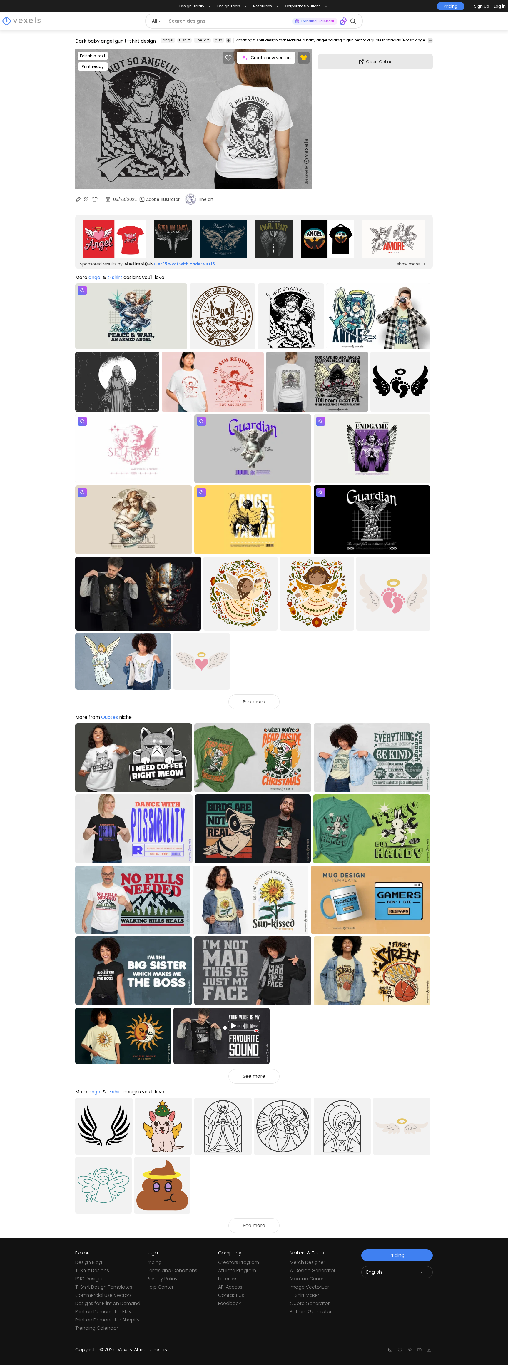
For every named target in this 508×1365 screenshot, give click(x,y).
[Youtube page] (419, 1349)
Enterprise (229, 1278)
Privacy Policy (162, 1278)
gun (218, 40)
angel (168, 40)
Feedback (229, 1303)
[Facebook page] (400, 1349)
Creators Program (238, 1262)
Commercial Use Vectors (103, 1295)
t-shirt (184, 40)
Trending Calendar (96, 1328)
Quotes (109, 717)
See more (254, 701)
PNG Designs (89, 1278)
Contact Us (231, 1295)
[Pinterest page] (409, 1349)
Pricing (154, 1262)
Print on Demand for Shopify (107, 1319)
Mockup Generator (311, 1278)
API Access (230, 1287)
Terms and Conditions (172, 1270)
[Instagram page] (390, 1349)
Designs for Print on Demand (107, 1303)
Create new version (271, 58)
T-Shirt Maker (304, 1295)
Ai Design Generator (312, 1270)
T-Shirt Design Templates (103, 1287)
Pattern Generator (311, 1311)
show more (408, 264)
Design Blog (88, 1262)
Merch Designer (307, 1262)
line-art (202, 40)
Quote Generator (310, 1303)
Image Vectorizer (309, 1287)
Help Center (160, 1287)
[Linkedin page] (429, 1349)
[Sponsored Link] (114, 239)
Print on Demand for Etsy (103, 1311)
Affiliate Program (237, 1270)
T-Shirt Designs (92, 1270)
